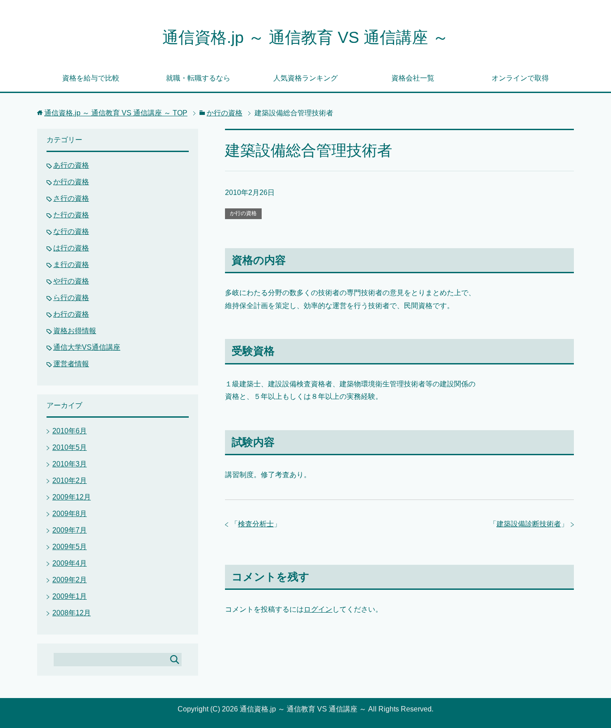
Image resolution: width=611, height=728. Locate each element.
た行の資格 (71, 215)
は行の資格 (71, 248)
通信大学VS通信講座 (86, 347)
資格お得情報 (74, 330)
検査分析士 (256, 524)
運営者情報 (71, 364)
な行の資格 (71, 231)
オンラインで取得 (520, 78)
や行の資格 (71, 281)
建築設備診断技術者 (528, 524)
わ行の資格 (71, 314)
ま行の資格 (71, 264)
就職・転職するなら (198, 78)
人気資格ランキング (305, 78)
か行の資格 (243, 213)
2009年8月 (69, 513)
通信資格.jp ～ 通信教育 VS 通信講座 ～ (305, 37)
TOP (115, 113)
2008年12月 (71, 613)
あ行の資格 (71, 165)
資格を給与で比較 (90, 78)
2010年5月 (69, 447)
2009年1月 (69, 596)
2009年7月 (69, 530)
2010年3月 (69, 464)
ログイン (318, 609)
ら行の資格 (71, 297)
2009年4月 (69, 563)
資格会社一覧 (412, 78)
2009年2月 (69, 580)
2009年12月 (71, 497)
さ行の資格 (71, 198)
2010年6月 (69, 431)
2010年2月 (69, 480)
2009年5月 (69, 546)
